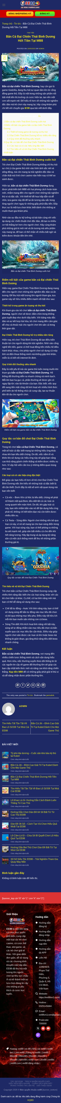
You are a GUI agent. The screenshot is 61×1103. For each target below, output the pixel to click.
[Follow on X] (38, 1028)
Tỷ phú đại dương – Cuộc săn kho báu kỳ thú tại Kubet (33, 754)
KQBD (31, 1100)
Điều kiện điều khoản (19, 1083)
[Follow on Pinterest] (43, 1028)
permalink (50, 695)
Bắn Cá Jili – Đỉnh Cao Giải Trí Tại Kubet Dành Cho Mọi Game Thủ (45, 727)
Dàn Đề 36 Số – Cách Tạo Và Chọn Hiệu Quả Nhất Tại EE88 (34, 825)
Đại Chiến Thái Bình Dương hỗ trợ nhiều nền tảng (31, 135)
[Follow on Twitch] (38, 1035)
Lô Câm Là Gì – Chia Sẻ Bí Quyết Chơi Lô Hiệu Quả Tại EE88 (35, 836)
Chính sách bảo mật (42, 1083)
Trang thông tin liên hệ (22, 1086)
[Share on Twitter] (28, 685)
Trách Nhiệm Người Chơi (37, 1082)
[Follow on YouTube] (48, 1028)
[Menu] (4, 4)
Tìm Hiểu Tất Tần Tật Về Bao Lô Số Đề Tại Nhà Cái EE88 (15, 727)
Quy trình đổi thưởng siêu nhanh (23, 139)
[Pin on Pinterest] (38, 685)
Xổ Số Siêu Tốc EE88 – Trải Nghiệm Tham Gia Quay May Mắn (34, 860)
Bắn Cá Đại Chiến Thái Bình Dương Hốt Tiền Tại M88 (33, 778)
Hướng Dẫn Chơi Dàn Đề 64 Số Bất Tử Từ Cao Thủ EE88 (32, 813)
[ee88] (30, 5)
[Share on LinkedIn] (43, 685)
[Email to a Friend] (33, 685)
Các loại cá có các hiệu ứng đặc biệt (25, 145)
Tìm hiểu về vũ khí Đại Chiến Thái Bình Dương (30, 149)
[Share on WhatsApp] (17, 685)
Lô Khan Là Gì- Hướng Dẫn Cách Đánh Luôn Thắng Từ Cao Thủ (33, 801)
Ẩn (39, 116)
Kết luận (8, 152)
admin (41, 48)
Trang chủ (7, 23)
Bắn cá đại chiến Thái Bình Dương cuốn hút (25, 121)
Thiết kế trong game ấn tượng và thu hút (27, 132)
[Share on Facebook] (22, 685)
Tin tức (17, 23)
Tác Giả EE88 (16, 1082)
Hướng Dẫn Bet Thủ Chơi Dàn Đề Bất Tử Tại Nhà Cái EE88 (34, 848)
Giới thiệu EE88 (44, 1086)
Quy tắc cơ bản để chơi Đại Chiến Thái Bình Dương (29, 142)
